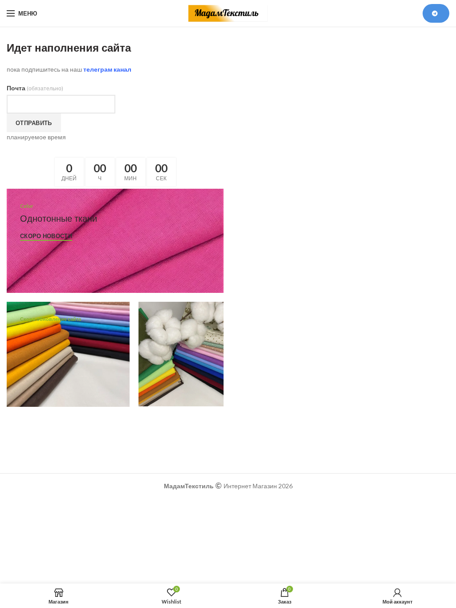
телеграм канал (107, 69)
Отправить (34, 122)
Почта (35, 88)
